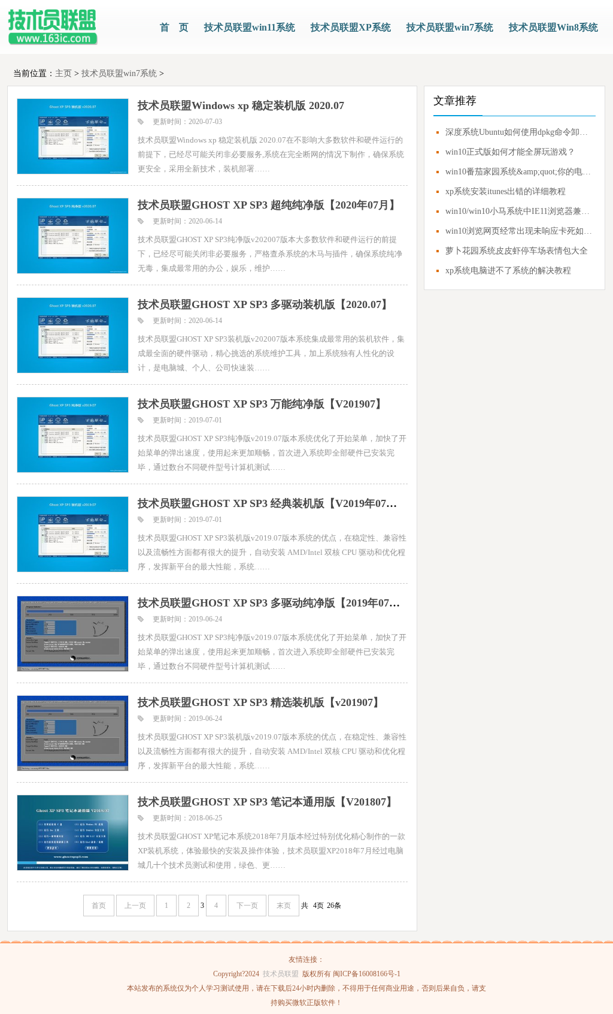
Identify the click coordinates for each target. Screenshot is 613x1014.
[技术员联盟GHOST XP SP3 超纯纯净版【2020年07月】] (72, 235)
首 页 (174, 27)
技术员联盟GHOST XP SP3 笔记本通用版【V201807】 (267, 802)
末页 (284, 905)
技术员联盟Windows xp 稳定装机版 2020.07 (241, 105)
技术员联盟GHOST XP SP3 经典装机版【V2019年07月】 (273, 503)
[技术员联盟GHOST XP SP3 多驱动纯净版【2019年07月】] (72, 633)
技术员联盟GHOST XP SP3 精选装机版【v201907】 (261, 702)
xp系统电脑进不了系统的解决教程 (508, 270)
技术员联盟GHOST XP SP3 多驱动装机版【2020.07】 (265, 304)
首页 (99, 905)
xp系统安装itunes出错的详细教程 (505, 191)
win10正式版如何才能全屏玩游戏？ (510, 151)
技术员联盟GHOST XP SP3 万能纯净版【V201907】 (262, 404)
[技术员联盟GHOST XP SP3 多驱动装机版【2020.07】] (72, 334)
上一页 (135, 905)
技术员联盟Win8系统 (553, 27)
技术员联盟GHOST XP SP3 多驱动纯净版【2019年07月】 (274, 603)
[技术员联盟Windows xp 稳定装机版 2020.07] (72, 135)
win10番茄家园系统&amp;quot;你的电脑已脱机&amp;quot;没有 (519, 171)
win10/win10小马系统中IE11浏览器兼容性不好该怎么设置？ (519, 211)
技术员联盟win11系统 (249, 27)
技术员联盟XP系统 (351, 27)
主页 (63, 73)
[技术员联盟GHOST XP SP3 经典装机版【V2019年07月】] (72, 533)
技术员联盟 (281, 974)
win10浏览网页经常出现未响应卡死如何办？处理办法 (519, 231)
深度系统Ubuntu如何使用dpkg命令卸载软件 (519, 132)
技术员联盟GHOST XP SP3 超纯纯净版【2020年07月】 (269, 205)
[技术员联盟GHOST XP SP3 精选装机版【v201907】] (72, 732)
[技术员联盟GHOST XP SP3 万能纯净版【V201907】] (72, 434)
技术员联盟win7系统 (449, 27)
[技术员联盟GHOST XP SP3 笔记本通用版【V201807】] (72, 832)
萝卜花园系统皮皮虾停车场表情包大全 (516, 250)
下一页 (247, 905)
